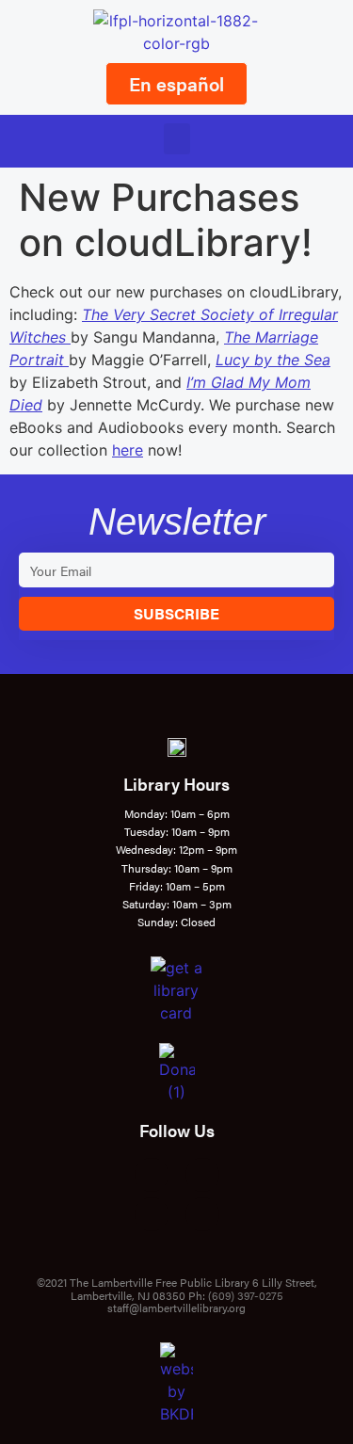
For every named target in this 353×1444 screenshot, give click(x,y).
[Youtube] (151, 1214)
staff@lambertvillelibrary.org (176, 1307)
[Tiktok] (202, 1214)
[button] (177, 138)
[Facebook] (151, 1175)
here (127, 450)
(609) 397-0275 (245, 1295)
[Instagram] (202, 1175)
